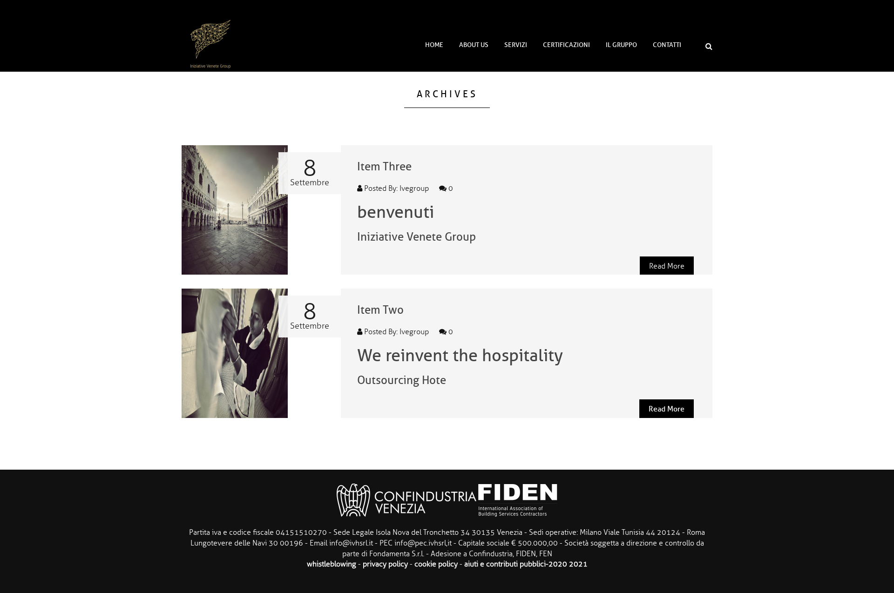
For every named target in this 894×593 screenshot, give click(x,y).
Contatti (667, 45)
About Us (473, 45)
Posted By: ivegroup (395, 188)
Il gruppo (621, 45)
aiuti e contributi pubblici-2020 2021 (526, 564)
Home (434, 45)
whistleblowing (331, 564)
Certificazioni (566, 45)
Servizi (515, 45)
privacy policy (385, 564)
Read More (666, 266)
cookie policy (436, 564)
